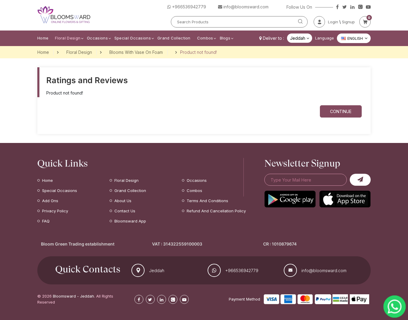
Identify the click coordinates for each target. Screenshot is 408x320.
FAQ (46, 221)
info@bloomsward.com (323, 270)
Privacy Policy (55, 211)
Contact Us (124, 211)
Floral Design (67, 38)
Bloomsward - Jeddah (73, 296)
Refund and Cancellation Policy (216, 211)
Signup (348, 21)
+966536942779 (241, 270)
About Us (122, 201)
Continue (341, 111)
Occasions (97, 38)
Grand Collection (174, 38)
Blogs (225, 38)
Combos (205, 38)
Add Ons (50, 201)
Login (333, 21)
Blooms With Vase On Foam (136, 52)
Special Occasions (132, 38)
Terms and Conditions (207, 201)
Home (42, 38)
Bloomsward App (130, 221)
